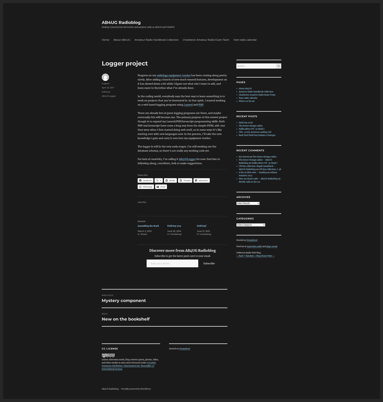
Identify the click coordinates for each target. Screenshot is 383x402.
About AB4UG (121, 39)
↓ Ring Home (260, 256)
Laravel (188, 104)
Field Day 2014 (174, 226)
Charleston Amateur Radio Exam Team (206, 39)
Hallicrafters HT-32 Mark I (251, 129)
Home (105, 39)
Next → (271, 256)
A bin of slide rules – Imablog (253, 172)
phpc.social (271, 246)
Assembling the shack (148, 226)
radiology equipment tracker (174, 75)
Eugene (106, 83)
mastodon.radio (254, 246)
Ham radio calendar (245, 39)
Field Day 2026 (246, 122)
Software (106, 92)
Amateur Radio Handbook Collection (156, 39)
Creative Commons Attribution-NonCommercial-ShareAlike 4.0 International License (129, 365)
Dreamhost (184, 348)
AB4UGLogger (187, 159)
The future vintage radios (251, 126)
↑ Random (249, 256)
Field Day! (201, 226)
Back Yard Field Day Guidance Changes (257, 135)
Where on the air (247, 101)
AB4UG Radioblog (121, 22)
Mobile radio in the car (249, 182)
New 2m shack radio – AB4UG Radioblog (258, 178)
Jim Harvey (244, 156)
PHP (200, 104)
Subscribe (209, 263)
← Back (239, 256)
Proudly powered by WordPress (136, 389)
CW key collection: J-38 (270, 169)
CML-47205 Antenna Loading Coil (255, 132)
